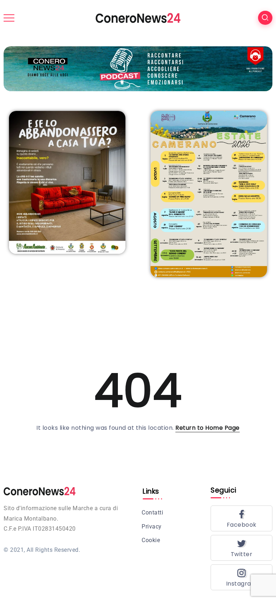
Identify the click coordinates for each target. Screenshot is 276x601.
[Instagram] (241, 577)
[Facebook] (241, 518)
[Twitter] (241, 547)
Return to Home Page (207, 428)
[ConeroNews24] (138, 17)
